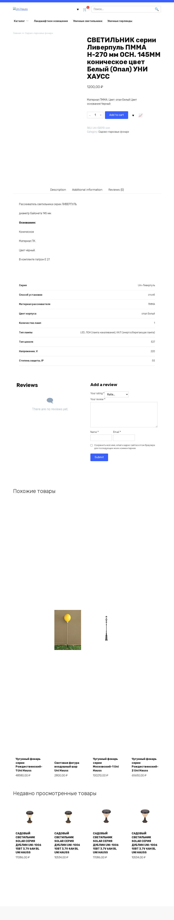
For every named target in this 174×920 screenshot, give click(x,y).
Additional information (87, 189)
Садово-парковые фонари (39, 33)
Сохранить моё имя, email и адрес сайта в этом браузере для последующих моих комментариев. (124, 446)
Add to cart (116, 115)
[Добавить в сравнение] (140, 115)
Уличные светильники (87, 21)
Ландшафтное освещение (51, 21)
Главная (17, 33)
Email (117, 432)
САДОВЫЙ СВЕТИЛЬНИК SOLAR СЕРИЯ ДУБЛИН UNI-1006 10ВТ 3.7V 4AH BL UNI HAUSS (67, 843)
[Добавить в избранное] (133, 115)
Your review (97, 399)
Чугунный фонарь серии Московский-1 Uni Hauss (106, 764)
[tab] (58, 190)
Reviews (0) (116, 189)
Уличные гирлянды (119, 21)
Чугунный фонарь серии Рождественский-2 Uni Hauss (145, 764)
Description (58, 189)
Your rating (97, 393)
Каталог (19, 21)
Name (94, 432)
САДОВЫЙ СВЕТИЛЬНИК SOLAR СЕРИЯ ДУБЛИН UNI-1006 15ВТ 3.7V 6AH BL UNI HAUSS (28, 843)
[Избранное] (78, 9)
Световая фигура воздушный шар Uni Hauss (66, 766)
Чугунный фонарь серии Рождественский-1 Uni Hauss (29, 764)
